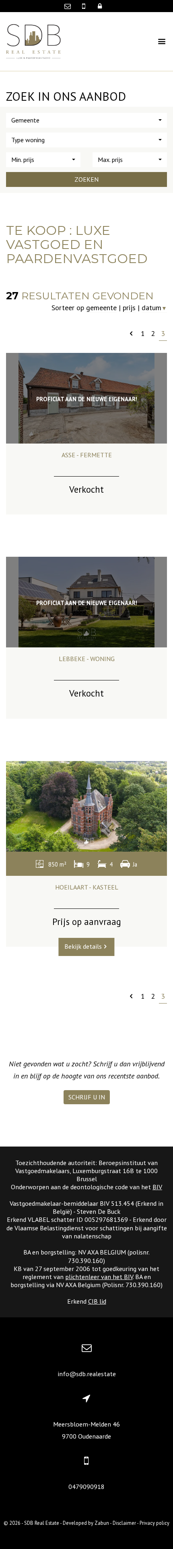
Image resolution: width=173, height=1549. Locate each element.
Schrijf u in (86, 1097)
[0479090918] (84, 6)
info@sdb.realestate (87, 1374)
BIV (157, 1187)
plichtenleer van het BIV (99, 1277)
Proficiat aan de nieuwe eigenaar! (86, 399)
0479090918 (86, 1487)
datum (154, 307)
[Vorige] (131, 333)
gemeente (101, 307)
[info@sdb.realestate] (69, 6)
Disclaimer (124, 1523)
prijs (129, 307)
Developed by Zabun (86, 1523)
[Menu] (154, 41)
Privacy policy (154, 1523)
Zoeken (86, 179)
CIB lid (97, 1301)
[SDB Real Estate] (33, 40)
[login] (100, 6)
